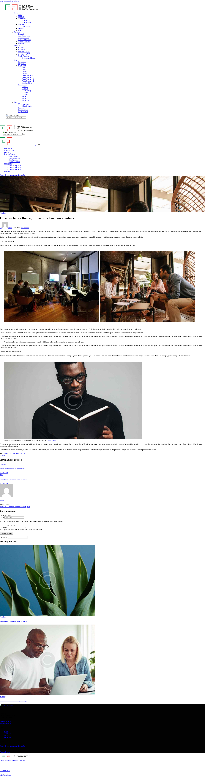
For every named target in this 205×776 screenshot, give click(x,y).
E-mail (2, 517)
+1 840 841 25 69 (6, 723)
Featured (13, 453)
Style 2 (22, 453)
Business (7, 453)
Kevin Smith (52, 440)
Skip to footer (14, 1)
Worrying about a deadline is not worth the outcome (13, 621)
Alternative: (4, 537)
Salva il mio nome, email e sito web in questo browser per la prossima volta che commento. (33, 521)
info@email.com (5, 721)
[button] (2, 455)
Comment (3, 527)
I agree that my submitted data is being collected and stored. (23, 529)
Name (2, 515)
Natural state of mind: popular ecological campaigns (13, 701)
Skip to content (5, 1)
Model (18, 453)
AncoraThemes (5, 752)
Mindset (2, 213)
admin (2, 500)
